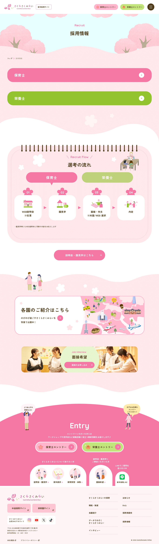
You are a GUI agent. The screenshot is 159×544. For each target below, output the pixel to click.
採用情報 (126, 521)
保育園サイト (44, 508)
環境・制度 (93, 505)
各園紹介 (92, 512)
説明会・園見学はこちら (79, 255)
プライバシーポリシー (29, 540)
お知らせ (126, 497)
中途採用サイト (19, 508)
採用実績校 (127, 512)
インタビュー (94, 530)
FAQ (124, 505)
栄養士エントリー (135, 7)
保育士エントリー (108, 7)
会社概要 (10, 540)
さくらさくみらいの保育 (99, 497)
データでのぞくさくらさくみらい (96, 521)
